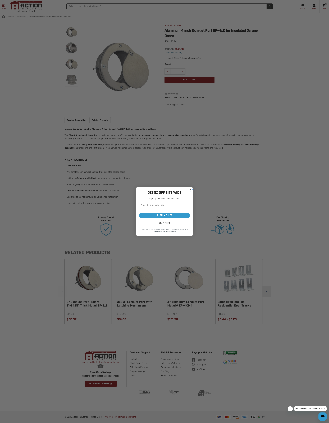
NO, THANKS (164, 223)
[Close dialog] (190, 189)
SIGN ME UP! (164, 215)
